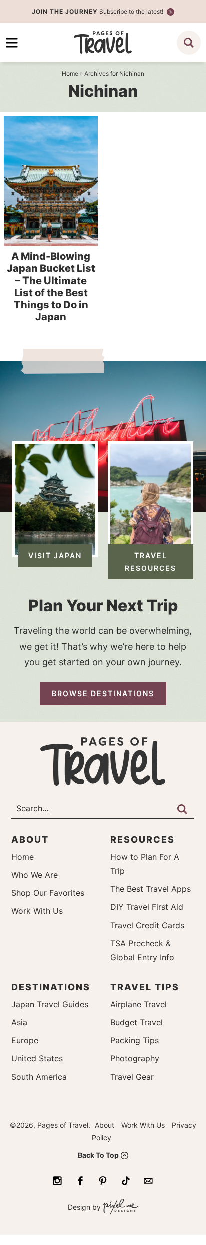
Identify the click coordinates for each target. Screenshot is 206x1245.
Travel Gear (132, 1077)
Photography (135, 1058)
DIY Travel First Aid (147, 907)
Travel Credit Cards (147, 925)
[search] (189, 43)
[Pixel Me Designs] (119, 1207)
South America (39, 1077)
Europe (25, 1040)
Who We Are (35, 875)
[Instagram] (57, 1180)
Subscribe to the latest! (98, 11)
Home (23, 857)
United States (37, 1058)
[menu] (12, 43)
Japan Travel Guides (50, 1004)
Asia (20, 1022)
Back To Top (98, 1155)
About (104, 1125)
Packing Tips (134, 1040)
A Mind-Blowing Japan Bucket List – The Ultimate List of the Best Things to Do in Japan (51, 286)
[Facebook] (80, 1180)
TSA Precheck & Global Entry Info (142, 950)
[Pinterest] (103, 1180)
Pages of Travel (103, 42)
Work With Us (37, 911)
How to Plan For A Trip (145, 864)
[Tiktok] (126, 1180)
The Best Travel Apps (150, 889)
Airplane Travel (138, 1004)
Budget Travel (136, 1022)
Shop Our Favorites (48, 893)
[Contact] (148, 1180)
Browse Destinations (103, 693)
